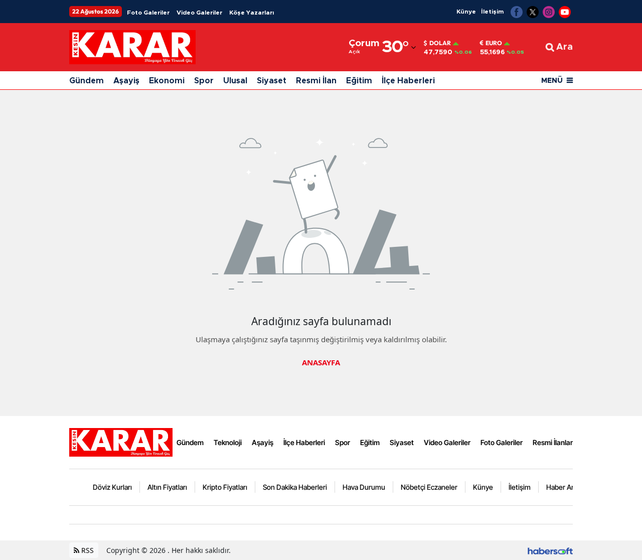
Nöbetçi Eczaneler (429, 487)
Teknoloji (228, 442)
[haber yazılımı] (550, 550)
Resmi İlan (316, 81)
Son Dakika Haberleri (295, 487)
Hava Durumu (364, 487)
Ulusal (235, 81)
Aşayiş (126, 81)
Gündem (86, 81)
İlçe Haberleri (408, 81)
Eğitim (359, 81)
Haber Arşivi (565, 487)
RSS (86, 550)
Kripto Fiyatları (225, 487)
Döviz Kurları (112, 487)
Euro (494, 43)
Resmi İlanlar (553, 442)
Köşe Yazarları (251, 13)
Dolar (440, 43)
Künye (466, 12)
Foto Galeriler (148, 13)
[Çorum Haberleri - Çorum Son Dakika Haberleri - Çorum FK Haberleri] (121, 441)
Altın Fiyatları (167, 487)
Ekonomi (167, 81)
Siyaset (271, 81)
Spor (204, 81)
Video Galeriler (199, 13)
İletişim (492, 12)
